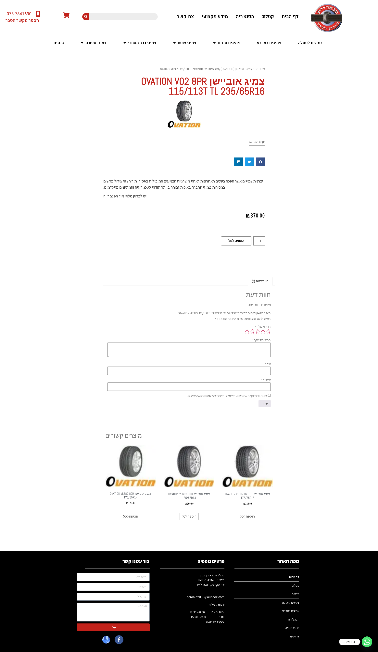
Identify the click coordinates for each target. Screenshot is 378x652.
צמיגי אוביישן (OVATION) (236, 69)
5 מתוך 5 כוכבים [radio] (247, 331)
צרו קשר (185, 16)
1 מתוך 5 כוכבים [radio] (268, 331)
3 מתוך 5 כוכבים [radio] (257, 331)
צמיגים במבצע (269, 43)
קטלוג (268, 16)
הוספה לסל (236, 241)
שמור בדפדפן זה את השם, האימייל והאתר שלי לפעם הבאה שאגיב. (227, 395)
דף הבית (290, 16)
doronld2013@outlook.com (205, 597)
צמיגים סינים (229, 43)
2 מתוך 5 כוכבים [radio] (263, 331)
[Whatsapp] (367, 641)
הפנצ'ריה (245, 16)
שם (268, 364)
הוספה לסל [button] (247, 516)
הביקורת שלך (261, 340)
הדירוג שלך (263, 326)
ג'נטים (59, 43)
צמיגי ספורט (95, 43)
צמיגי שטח (187, 43)
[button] (257, 143)
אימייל (266, 380)
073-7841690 (207, 580)
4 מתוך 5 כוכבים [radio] (252, 331)
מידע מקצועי (215, 16)
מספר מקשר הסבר (22, 20)
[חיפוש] (85, 16)
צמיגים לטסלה (310, 43)
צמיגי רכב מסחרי (142, 43)
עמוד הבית (259, 69)
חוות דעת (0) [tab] (260, 281)
